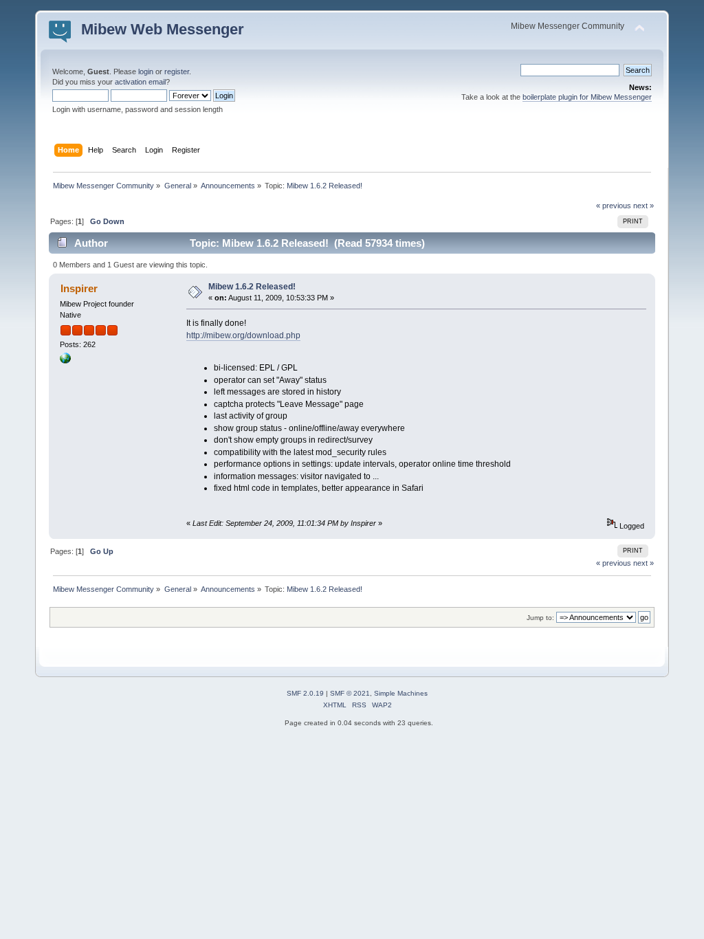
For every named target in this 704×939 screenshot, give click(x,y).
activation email (140, 82)
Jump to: (540, 617)
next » (643, 205)
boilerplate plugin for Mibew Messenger (587, 97)
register (176, 71)
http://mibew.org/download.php (243, 335)
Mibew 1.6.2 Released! (252, 286)
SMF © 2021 (350, 693)
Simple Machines (401, 693)
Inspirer (79, 288)
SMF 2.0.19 (305, 693)
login (145, 71)
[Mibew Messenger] (65, 361)
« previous (613, 205)
